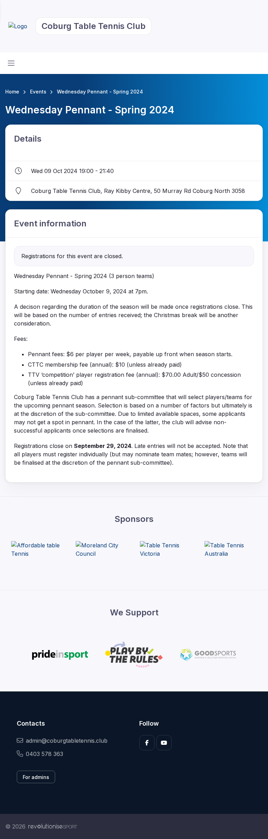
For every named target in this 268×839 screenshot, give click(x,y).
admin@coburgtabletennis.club (66, 740)
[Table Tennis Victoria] (166, 549)
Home (12, 92)
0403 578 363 (44, 753)
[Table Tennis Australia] (230, 549)
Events (38, 92)
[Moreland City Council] (102, 549)
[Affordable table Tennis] (37, 549)
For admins (36, 777)
